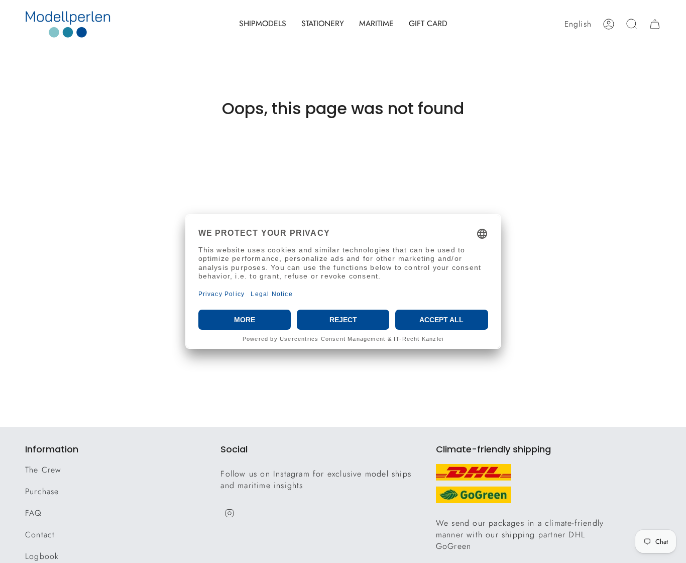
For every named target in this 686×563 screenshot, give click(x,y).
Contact (40, 534)
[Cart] (654, 24)
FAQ (33, 513)
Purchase (42, 491)
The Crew (43, 470)
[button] (263, 24)
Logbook (42, 556)
